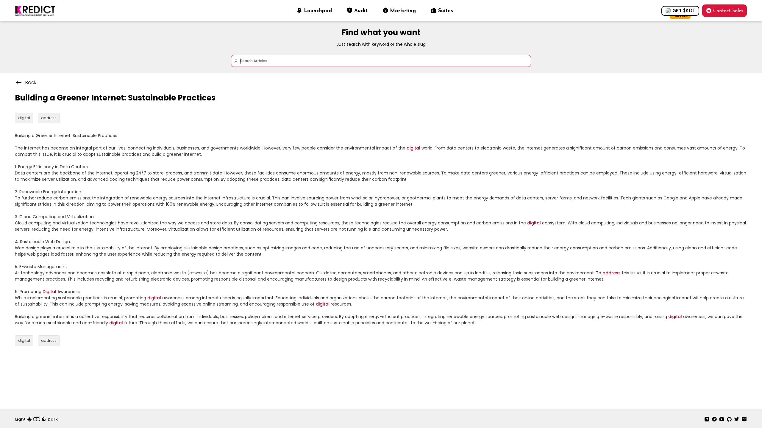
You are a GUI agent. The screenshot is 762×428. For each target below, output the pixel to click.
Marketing (403, 10)
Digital (49, 292)
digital (413, 148)
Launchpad (318, 10)
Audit (361, 10)
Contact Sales (728, 11)
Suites (445, 10)
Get (683, 12)
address (611, 273)
